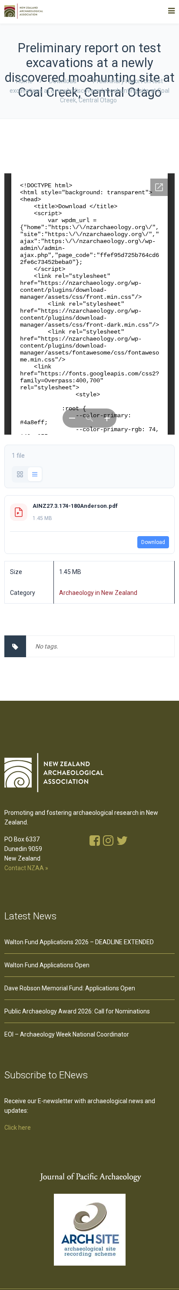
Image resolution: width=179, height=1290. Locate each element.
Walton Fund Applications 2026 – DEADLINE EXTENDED (79, 942)
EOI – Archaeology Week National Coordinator (66, 1034)
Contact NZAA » (26, 868)
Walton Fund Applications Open (47, 965)
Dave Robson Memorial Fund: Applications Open (69, 988)
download (62, 81)
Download (153, 542)
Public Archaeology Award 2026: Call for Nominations (77, 1011)
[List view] (35, 474)
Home (24, 81)
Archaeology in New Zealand (98, 592)
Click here (17, 1127)
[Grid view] (20, 474)
